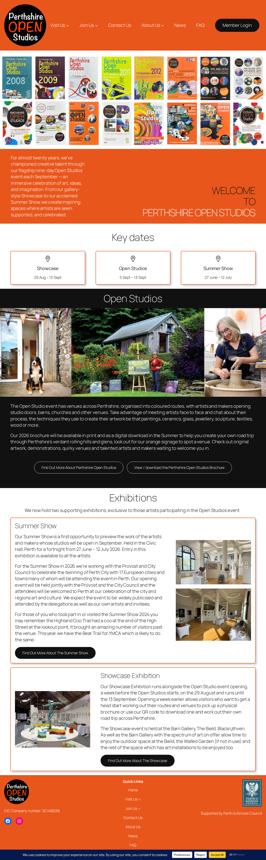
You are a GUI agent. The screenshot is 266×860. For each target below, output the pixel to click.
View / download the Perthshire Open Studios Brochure (179, 467)
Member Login (237, 25)
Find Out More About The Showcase (137, 760)
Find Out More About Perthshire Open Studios (79, 467)
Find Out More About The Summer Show (55, 652)
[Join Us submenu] (96, 25)
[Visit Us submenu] (67, 25)
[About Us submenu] (162, 25)
